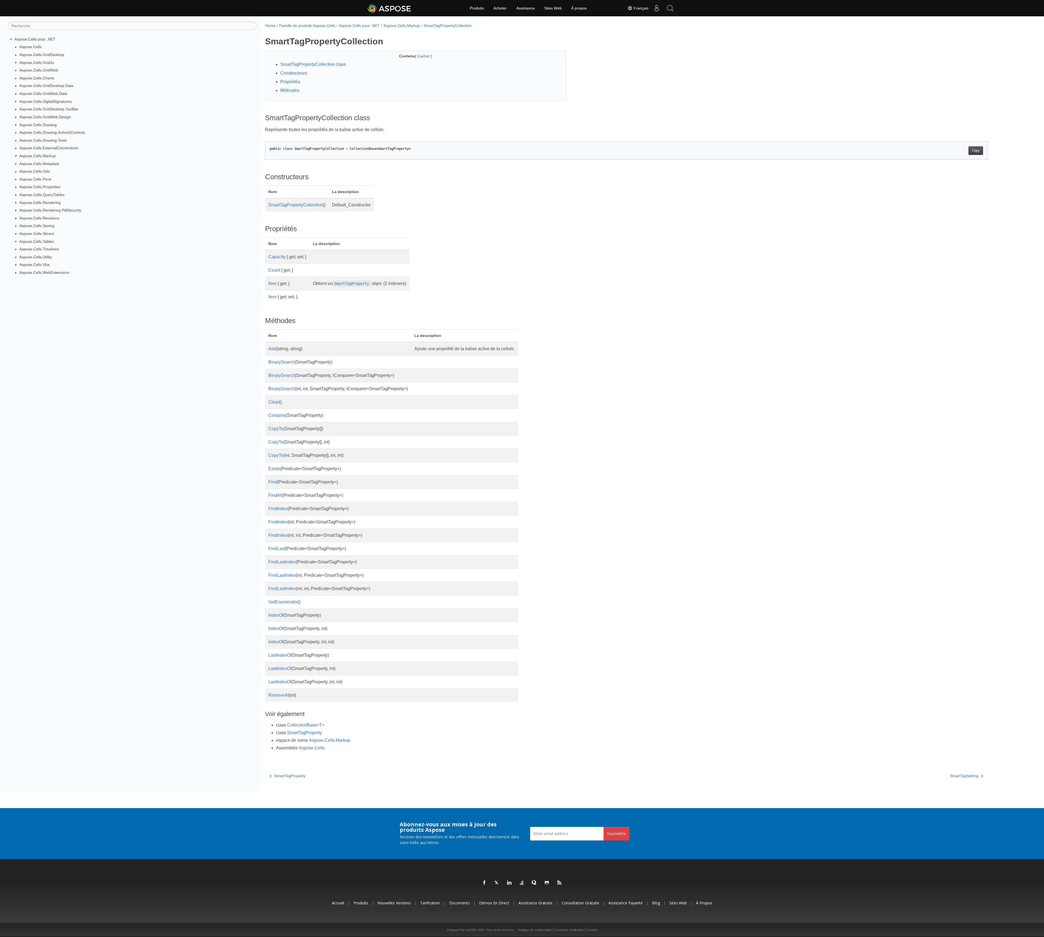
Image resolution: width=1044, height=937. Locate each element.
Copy (976, 151)
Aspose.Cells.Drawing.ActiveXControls (52, 132)
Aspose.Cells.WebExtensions (44, 272)
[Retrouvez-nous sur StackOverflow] (522, 882)
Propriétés (290, 81)
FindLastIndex (282, 562)
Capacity (276, 257)
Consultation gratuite (580, 902)
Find (272, 482)
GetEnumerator (283, 602)
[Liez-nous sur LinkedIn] (509, 882)
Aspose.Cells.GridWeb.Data (43, 93)
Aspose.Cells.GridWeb (38, 70)
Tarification (430, 902)
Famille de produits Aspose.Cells (307, 25)
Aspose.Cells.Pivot (35, 179)
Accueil (338, 902)
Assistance (525, 8)
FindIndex (278, 508)
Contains (277, 415)
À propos (579, 8)
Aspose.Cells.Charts (36, 78)
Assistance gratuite (535, 902)
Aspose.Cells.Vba (34, 264)
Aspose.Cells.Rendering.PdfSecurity (50, 210)
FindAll (275, 495)
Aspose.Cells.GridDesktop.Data (46, 85)
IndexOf (275, 615)
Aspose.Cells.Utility (35, 257)
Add (272, 348)
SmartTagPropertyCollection (448, 25)
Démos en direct (494, 902)
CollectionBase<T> (305, 725)
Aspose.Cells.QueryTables (41, 195)
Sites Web (553, 8)
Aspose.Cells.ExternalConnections (48, 148)
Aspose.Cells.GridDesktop (41, 54)
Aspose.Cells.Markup (37, 156)
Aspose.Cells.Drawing (38, 125)
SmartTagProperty (304, 732)
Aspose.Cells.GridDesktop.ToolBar (48, 109)
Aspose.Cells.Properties (39, 187)
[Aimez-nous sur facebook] (484, 882)
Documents (459, 902)
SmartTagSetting (964, 776)
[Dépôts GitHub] (547, 882)
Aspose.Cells (30, 47)
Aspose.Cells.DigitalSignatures (45, 101)
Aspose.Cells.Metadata (39, 164)
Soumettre (616, 833)
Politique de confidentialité (535, 930)
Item (272, 283)
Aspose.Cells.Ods (34, 171)
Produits (477, 8)
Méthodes (289, 90)
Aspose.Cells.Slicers (36, 233)
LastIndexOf (279, 655)
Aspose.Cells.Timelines (39, 249)
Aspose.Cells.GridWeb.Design (45, 117)
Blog (656, 902)
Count (274, 270)
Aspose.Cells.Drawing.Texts (43, 140)
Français (640, 8)
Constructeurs (293, 73)
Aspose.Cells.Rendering (40, 202)
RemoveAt (278, 695)
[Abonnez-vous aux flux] (559, 882)
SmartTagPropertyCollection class (313, 64)
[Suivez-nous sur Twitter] (497, 882)
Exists (274, 468)
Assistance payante (625, 902)
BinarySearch (281, 362)
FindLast (276, 548)
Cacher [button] (424, 56)
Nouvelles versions (394, 902)
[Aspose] (389, 8)
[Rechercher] (670, 8)
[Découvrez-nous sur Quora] (534, 882)
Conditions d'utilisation (569, 930)
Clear (273, 402)
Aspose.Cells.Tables (36, 241)
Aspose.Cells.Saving (36, 226)
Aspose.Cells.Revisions (39, 218)
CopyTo (275, 428)
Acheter (500, 8)
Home (270, 25)
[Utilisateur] (656, 8)
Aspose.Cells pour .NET (34, 39)
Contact (592, 930)
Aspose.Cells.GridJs (36, 62)
